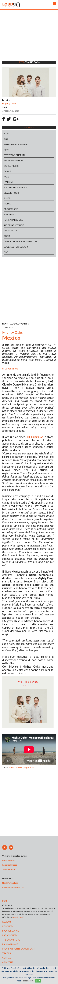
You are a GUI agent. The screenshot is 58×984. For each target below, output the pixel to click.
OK (37, 981)
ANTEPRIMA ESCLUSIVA (16, 144)
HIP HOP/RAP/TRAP (13, 160)
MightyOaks (30, 767)
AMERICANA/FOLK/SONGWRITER (20, 241)
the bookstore (11, 939)
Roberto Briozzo (9, 864)
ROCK (7, 236)
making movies (10, 944)
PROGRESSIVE (11, 209)
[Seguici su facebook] (4, 847)
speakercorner (11, 930)
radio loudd (9, 935)
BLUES (7, 198)
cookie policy (28, 981)
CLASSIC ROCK (11, 193)
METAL (7, 203)
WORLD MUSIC (11, 166)
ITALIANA (9, 182)
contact (7, 957)
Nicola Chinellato (10, 882)
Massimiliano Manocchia (13, 887)
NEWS (7, 149)
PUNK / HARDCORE (13, 220)
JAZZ (6, 176)
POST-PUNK (10, 214)
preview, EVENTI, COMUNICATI (18, 948)
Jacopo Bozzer (8, 869)
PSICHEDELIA (10, 230)
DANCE (7, 171)
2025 (6, 139)
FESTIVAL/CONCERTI (14, 155)
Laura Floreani (9, 860)
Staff (4, 900)
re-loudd (7, 926)
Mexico (19, 767)
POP (6, 252)
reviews (6, 921)
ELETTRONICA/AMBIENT (16, 187)
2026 (6, 133)
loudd (11, 767)
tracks (6, 953)
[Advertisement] (29, 39)
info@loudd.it (18, 917)
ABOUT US (7, 962)
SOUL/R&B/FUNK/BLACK (16, 247)
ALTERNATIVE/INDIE (14, 225)
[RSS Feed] (11, 847)
